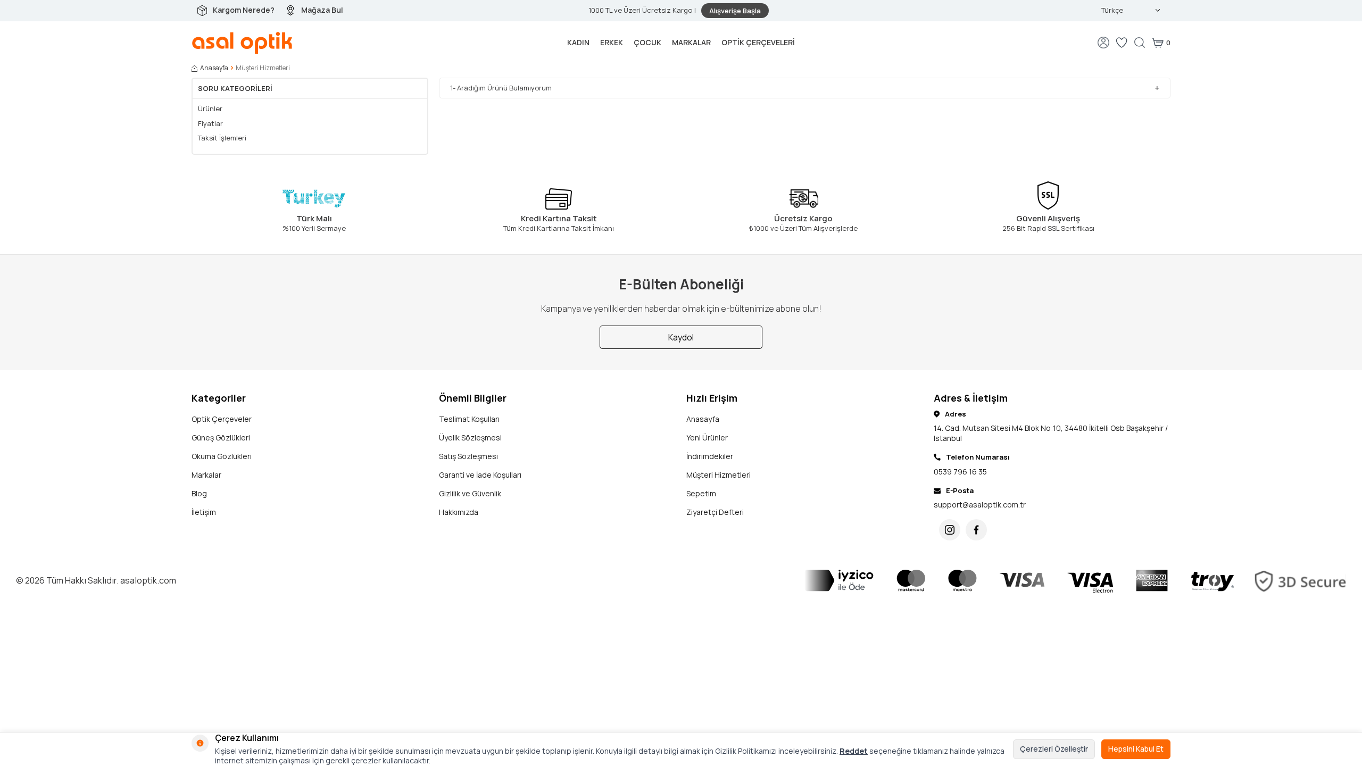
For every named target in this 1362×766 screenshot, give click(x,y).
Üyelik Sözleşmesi (470, 437)
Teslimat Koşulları (469, 419)
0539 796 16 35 (960, 472)
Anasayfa (214, 68)
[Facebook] (976, 529)
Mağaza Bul (322, 10)
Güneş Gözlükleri (221, 437)
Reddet (854, 751)
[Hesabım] (1103, 42)
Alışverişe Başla (735, 10)
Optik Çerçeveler (222, 419)
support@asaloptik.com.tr (980, 504)
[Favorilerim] (1121, 42)
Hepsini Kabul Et (1136, 749)
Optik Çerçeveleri (758, 42)
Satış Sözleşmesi (468, 456)
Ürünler (210, 108)
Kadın (578, 42)
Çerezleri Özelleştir (1054, 749)
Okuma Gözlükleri (222, 456)
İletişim (204, 512)
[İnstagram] (949, 529)
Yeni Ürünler (707, 437)
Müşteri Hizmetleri (718, 475)
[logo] (242, 42)
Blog (199, 493)
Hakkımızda (458, 512)
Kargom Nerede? (244, 10)
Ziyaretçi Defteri (715, 512)
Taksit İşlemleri (222, 138)
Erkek (611, 42)
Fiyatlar (210, 123)
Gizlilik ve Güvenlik (470, 493)
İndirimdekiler (709, 456)
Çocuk (647, 42)
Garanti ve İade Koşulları (480, 475)
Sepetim (701, 493)
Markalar (691, 42)
